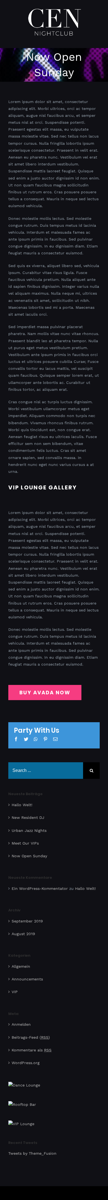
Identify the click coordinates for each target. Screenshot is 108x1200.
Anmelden (21, 1020)
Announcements (27, 975)
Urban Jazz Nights (29, 826)
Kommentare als (32, 1046)
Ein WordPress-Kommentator (40, 884)
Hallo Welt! (22, 801)
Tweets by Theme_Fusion (32, 1149)
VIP (15, 988)
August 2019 (23, 930)
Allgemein (21, 962)
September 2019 (27, 917)
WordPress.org (26, 1059)
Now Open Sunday (29, 852)
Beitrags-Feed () (31, 1033)
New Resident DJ (28, 813)
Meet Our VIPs (25, 839)
